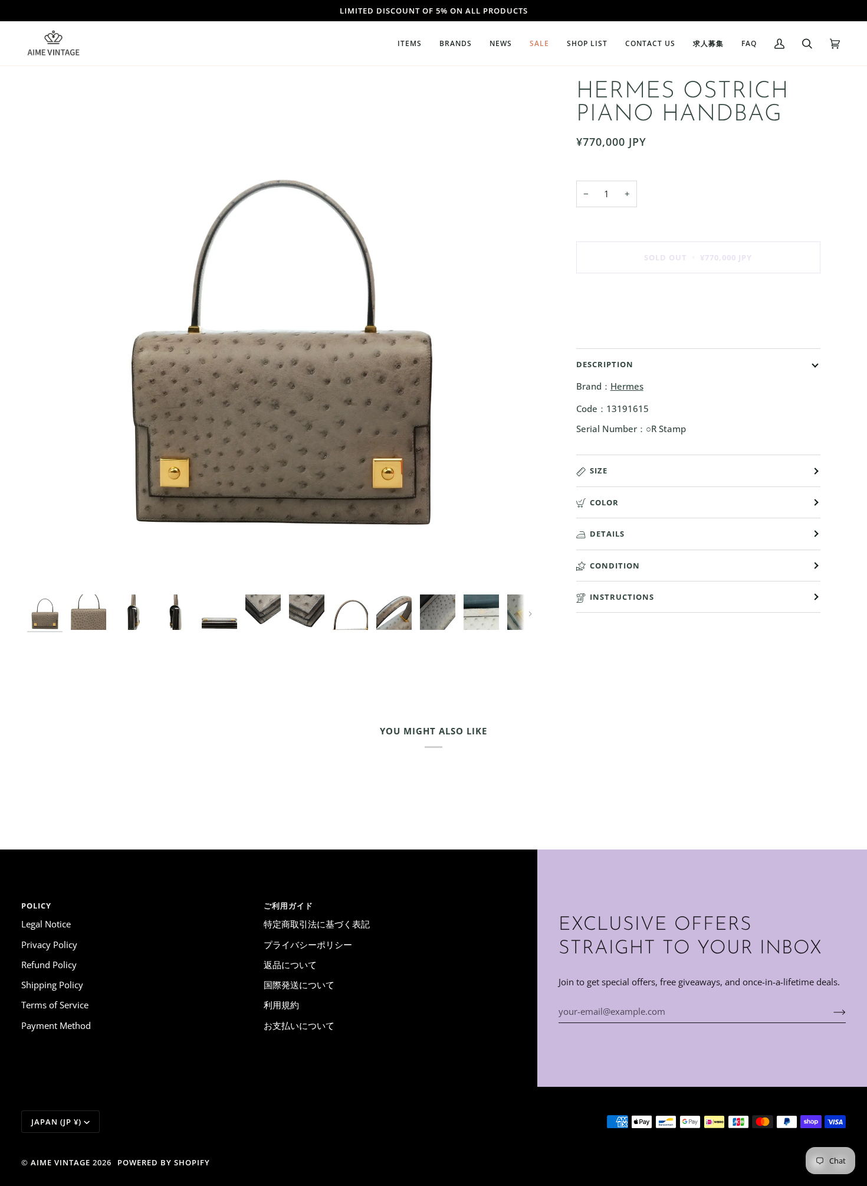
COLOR (604, 502)
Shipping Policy (52, 985)
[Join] (830, 1011)
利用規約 (281, 1005)
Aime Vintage (60, 1162)
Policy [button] (36, 905)
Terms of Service (54, 1005)
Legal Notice (46, 924)
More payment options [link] (622, 329)
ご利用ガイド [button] (288, 905)
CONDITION (615, 565)
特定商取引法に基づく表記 (317, 924)
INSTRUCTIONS (622, 597)
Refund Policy (49, 965)
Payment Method (56, 1025)
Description (604, 364)
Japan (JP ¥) (56, 1121)
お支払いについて (299, 1025)
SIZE (598, 470)
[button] (410, 43)
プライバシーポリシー (308, 944)
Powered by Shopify (163, 1162)
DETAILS (607, 533)
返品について (290, 965)
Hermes (626, 386)
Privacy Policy (49, 944)
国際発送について (299, 985)
